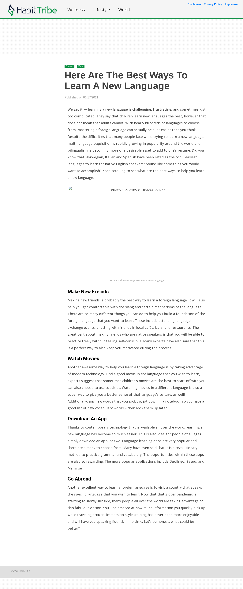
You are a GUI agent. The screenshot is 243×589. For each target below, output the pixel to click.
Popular (69, 66)
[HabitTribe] (32, 15)
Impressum (232, 4)
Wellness (76, 9)
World (124, 9)
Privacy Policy (213, 4)
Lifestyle (101, 9)
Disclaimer (194, 4)
